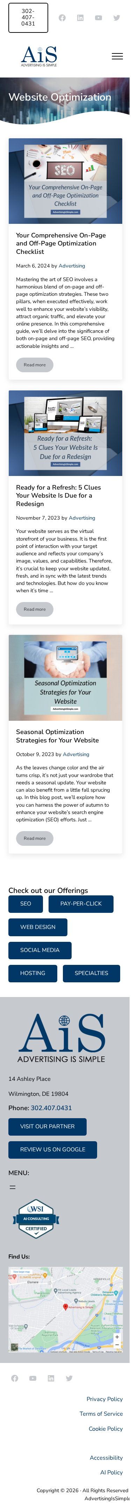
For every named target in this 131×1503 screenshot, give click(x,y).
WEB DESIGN (38, 927)
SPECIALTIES (91, 973)
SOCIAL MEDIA (40, 950)
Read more (38, 366)
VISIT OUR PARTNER (47, 1126)
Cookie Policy (106, 1429)
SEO (25, 904)
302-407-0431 (28, 17)
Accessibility (106, 1458)
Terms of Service (101, 1414)
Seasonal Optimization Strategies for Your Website (57, 736)
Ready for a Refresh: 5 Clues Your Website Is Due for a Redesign (58, 496)
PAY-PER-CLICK (81, 904)
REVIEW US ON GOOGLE (52, 1149)
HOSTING (32, 973)
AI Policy (111, 1472)
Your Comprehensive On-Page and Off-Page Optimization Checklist (61, 244)
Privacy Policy (105, 1399)
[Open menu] (12, 1187)
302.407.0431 (51, 1108)
